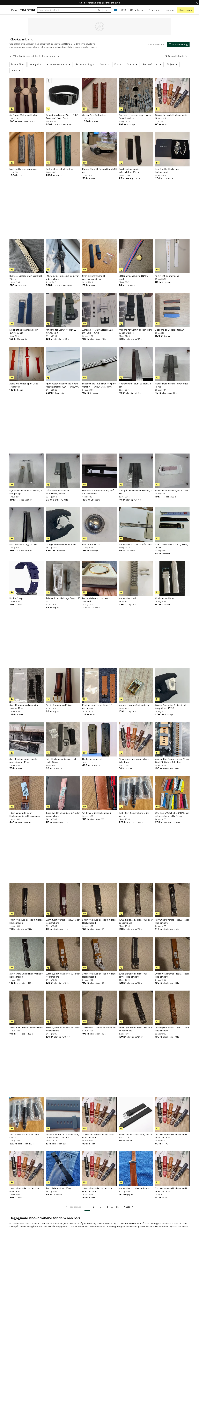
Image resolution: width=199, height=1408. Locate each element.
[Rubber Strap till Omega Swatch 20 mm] (99, 149)
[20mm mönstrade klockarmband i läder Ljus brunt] (99, 1168)
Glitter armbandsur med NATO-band (134, 277)
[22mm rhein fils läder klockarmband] (26, 1008)
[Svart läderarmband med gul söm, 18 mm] (172, 524)
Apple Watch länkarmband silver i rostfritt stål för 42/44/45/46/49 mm (62, 385)
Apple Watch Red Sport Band (23, 383)
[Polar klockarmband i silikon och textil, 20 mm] (63, 739)
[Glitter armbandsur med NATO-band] (136, 256)
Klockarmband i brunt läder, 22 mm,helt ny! (97, 706)
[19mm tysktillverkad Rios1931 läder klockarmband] (63, 793)
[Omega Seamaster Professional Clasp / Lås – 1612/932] (172, 685)
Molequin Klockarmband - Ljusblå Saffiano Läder (98, 492)
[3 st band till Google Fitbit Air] (172, 310)
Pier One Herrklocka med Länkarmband (167, 170)
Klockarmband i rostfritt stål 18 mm (136, 544)
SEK (123, 10)
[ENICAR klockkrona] (99, 524)
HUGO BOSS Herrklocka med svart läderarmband (62, 277)
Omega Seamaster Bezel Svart (61, 544)
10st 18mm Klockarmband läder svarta (134, 814)
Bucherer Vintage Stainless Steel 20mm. (25, 277)
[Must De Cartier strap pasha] (26, 149)
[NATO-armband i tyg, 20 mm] (26, 524)
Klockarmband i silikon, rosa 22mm (171, 490)
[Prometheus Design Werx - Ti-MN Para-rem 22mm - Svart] (63, 95)
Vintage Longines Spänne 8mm (134, 705)
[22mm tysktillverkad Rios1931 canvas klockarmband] (136, 954)
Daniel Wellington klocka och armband (96, 600)
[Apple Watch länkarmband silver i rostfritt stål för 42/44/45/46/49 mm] (63, 364)
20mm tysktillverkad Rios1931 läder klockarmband (63, 921)
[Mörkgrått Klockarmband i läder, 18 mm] (136, 471)
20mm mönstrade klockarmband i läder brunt (171, 116)
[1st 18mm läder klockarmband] (99, 793)
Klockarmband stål (128, 598)
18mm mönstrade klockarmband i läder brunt (25, 1190)
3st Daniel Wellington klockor (23, 115)
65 (117, 1207)
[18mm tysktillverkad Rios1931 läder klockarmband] (63, 1008)
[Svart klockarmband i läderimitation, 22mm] (136, 149)
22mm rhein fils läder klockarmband (26, 1027)
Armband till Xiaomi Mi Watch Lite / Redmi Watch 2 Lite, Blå (62, 1136)
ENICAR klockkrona (91, 544)
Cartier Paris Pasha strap (94, 115)
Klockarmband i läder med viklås (134, 1188)
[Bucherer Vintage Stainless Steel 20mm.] (26, 256)
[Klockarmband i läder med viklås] (136, 1168)
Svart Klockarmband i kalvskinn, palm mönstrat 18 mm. (24, 760)
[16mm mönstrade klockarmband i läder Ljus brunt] (172, 1114)
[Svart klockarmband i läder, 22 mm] (136, 1114)
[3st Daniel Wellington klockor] (26, 95)
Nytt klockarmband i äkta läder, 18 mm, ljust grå (26, 492)
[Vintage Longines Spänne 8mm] (136, 685)
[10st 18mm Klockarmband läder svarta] (136, 793)
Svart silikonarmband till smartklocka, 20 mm (93, 277)
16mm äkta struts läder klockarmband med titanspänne (24, 814)
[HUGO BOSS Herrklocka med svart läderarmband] (63, 256)
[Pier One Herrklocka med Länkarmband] (172, 149)
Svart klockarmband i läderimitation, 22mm (129, 170)
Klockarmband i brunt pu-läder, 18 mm (135, 385)
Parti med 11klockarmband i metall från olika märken (135, 116)
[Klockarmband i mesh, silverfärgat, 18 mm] (172, 364)
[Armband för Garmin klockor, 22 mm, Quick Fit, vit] (99, 310)
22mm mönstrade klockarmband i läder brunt (134, 760)
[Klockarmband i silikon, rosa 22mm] (172, 471)
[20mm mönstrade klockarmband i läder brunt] (172, 95)
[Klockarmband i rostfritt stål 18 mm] (136, 524)
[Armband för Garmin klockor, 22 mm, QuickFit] (63, 310)
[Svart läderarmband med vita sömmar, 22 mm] (26, 685)
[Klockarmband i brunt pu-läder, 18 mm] (136, 364)
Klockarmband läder (164, 598)
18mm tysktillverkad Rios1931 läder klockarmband (63, 1029)
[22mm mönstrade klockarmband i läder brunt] (136, 739)
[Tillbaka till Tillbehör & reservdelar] (10, 56)
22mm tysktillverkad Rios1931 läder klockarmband (63, 975)
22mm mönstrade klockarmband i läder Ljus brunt (171, 1190)
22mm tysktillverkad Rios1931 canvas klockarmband (133, 975)
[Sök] (99, 9)
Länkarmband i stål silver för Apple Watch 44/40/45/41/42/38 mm (99, 385)
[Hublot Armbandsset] (99, 739)
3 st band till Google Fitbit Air (169, 330)
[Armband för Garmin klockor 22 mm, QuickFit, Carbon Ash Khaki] (172, 739)
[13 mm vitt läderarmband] (172, 256)
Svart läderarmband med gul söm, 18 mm (171, 546)
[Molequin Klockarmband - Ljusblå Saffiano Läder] (99, 471)
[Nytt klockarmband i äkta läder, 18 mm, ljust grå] (26, 471)
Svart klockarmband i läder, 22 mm (135, 1134)
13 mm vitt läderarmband (167, 276)
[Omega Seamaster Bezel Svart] (63, 524)
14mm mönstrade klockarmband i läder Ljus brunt (98, 1136)
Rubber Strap (16, 598)
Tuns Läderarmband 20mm (58, 1188)
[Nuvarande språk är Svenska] (115, 10)
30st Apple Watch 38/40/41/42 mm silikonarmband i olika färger (172, 814)
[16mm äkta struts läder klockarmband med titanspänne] (26, 793)
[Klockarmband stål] (136, 578)
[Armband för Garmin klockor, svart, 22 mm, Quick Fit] (136, 310)
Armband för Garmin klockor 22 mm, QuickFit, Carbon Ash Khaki (172, 760)
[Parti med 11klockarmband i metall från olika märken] (136, 95)
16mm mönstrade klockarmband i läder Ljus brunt (171, 1136)
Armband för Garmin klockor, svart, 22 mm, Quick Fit (135, 331)
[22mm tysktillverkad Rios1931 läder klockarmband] (63, 954)
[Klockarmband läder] (172, 578)
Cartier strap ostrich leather (59, 169)
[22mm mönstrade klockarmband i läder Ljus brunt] (172, 1168)
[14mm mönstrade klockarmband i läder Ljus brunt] (99, 1114)
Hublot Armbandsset (92, 759)
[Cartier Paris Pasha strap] (99, 95)
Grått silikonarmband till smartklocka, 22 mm (57, 492)
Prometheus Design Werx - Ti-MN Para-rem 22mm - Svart (62, 116)
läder (92, 1226)
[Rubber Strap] (26, 578)
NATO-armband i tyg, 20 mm (23, 544)
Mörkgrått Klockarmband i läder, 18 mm (136, 492)
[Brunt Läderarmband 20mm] (63, 685)
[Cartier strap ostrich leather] (63, 149)
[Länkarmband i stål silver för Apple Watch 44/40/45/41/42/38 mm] (99, 364)
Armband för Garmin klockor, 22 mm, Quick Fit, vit (97, 331)
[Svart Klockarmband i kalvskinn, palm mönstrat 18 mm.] (26, 739)
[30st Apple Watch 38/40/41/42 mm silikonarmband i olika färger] (172, 793)
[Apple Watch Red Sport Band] (26, 364)
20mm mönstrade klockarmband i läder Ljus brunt (98, 1190)
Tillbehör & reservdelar (25, 56)
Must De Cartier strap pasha (23, 169)
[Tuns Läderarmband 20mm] (63, 1168)
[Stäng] (196, 2)
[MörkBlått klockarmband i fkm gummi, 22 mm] (26, 310)
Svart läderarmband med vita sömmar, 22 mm (23, 706)
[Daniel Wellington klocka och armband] (99, 578)
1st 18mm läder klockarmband (96, 813)
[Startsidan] (27, 10)
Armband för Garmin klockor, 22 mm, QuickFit (61, 331)
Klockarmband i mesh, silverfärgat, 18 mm (172, 385)
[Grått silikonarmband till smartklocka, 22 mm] (63, 471)
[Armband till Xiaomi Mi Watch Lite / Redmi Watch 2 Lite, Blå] (63, 1114)
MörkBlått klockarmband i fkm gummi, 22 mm (23, 331)
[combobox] (70, 10)
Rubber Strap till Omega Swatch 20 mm (99, 170)
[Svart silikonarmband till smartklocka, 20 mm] (99, 256)
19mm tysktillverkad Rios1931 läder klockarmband (63, 814)
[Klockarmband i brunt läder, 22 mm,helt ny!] (99, 685)
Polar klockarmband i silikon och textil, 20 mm (61, 760)
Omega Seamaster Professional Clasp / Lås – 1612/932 (170, 706)
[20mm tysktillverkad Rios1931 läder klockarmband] (63, 900)
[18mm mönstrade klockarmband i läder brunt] (26, 1168)
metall (102, 1226)
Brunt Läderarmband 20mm (59, 705)
